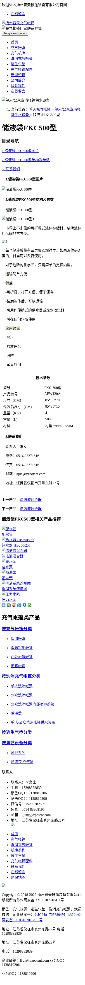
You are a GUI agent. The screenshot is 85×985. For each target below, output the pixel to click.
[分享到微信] (30, 605)
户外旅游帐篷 (22, 657)
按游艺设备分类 (17, 742)
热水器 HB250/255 (16, 545)
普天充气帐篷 (40, 109)
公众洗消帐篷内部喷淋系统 (32, 704)
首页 (14, 42)
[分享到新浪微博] (14, 605)
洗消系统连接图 (14, 589)
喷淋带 (7, 578)
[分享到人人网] (24, 605)
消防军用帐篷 (22, 648)
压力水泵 (9, 600)
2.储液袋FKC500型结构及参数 (26, 160)
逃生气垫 (18, 64)
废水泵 (7, 567)
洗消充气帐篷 (22, 59)
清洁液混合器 (31, 500)
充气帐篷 (18, 48)
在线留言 (18, 14)
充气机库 (18, 53)
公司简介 (18, 80)
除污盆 (16, 713)
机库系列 (18, 850)
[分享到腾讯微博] (19, 605)
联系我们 (18, 86)
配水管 (7, 534)
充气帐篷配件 (22, 69)
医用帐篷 (18, 639)
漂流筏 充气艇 (22, 762)
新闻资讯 (18, 75)
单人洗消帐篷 (22, 686)
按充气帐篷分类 (17, 628)
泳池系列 (18, 753)
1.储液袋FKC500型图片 (20, 151)
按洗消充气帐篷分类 (21, 676)
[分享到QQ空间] (9, 605)
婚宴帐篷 (18, 666)
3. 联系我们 (11, 169)
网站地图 (18, 877)
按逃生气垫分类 (17, 732)
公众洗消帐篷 (22, 695)
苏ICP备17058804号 (49, 915)
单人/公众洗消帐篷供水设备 (33, 722)
